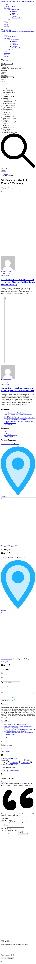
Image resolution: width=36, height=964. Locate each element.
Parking (6, 120)
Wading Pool (8, 131)
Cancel (11, 958)
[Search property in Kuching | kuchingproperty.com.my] (17, 1)
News (6, 433)
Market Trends (5, 275)
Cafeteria (6, 98)
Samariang (15, 14)
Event (6, 431)
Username (4, 828)
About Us (7, 22)
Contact (6, 24)
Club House (7, 101)
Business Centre (8, 96)
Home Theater (8, 111)
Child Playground (9, 100)
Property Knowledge (10, 435)
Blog (5, 21)
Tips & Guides (8, 436)
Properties (7, 8)
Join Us (6, 26)
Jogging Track (8, 114)
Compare (3, 782)
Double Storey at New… (10, 444)
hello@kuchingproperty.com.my (10, 758)
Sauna (5, 123)
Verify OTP (4, 958)
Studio (5, 125)
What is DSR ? (8, 424)
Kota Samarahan (17, 18)
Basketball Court (9, 92)
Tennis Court (7, 129)
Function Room (8, 105)
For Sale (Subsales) (13, 9)
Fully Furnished (9, 103)
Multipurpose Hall (9, 118)
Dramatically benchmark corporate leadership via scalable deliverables (18, 389)
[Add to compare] (9, 554)
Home (6, 4)
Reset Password (23, 833)
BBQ (5, 94)
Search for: (4, 760)
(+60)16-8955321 (6, 751)
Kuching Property (13, 770)
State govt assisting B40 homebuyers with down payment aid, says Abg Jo (18, 415)
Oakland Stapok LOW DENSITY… (14, 557)
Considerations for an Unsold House (15, 413)
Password (3, 830)
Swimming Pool (9, 127)
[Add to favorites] (4, 554)
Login (20, 832)
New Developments (10, 6)
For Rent (10, 19)
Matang (14, 13)
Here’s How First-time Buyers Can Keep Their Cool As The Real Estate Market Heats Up (18, 282)
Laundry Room (8, 116)
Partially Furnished (9, 122)
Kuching (14, 11)
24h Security (8, 91)
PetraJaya (14, 16)
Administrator (7, 271)
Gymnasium (7, 109)
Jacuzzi (6, 112)
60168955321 (7, 30)
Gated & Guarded (9, 107)
